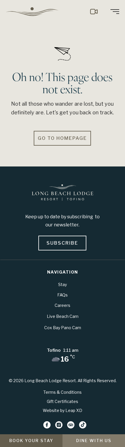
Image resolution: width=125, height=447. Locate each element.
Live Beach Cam (62, 316)
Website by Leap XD (62, 410)
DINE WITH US (93, 440)
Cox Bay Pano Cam (62, 327)
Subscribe (62, 243)
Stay (62, 284)
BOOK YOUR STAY (31, 440)
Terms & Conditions (62, 392)
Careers (62, 305)
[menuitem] (34, 11)
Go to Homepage (62, 138)
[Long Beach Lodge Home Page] (62, 193)
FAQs (62, 294)
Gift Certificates (62, 401)
